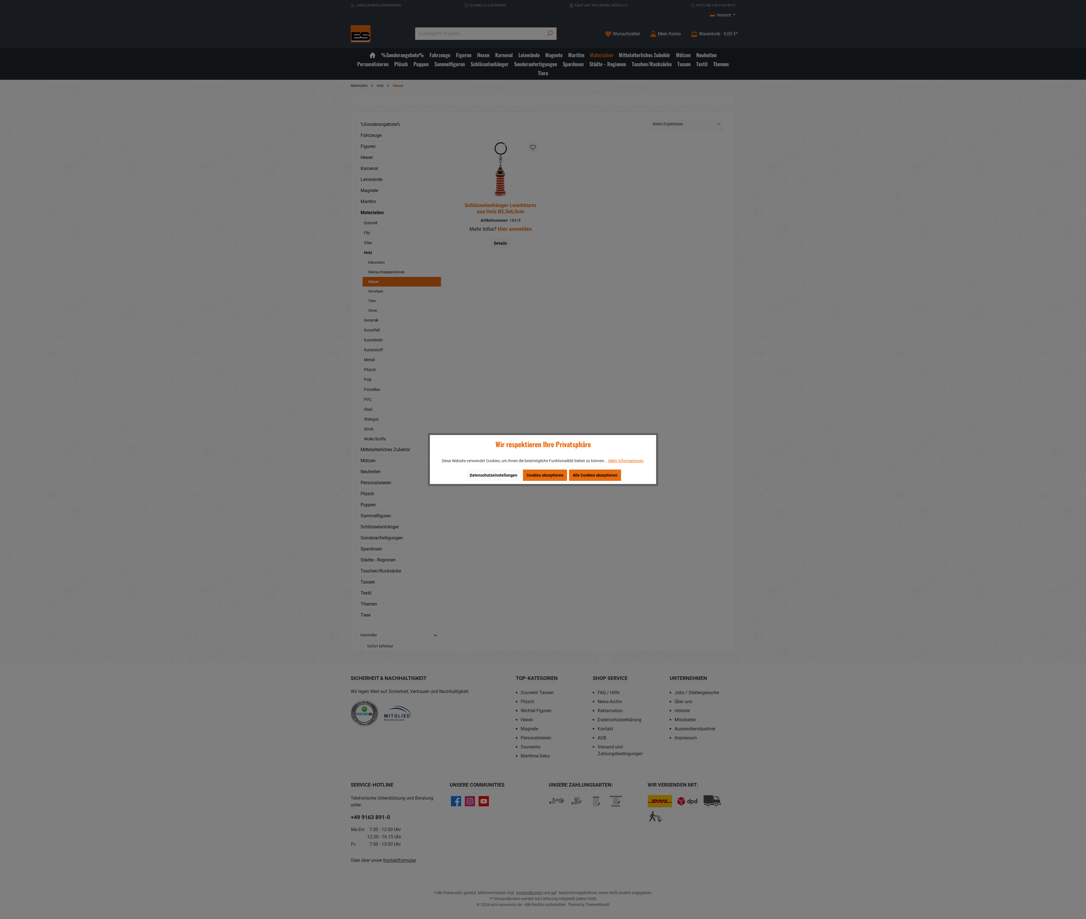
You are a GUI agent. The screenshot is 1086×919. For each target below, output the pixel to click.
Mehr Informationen (625, 461)
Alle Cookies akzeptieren (595, 475)
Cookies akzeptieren (545, 475)
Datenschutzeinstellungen (493, 475)
